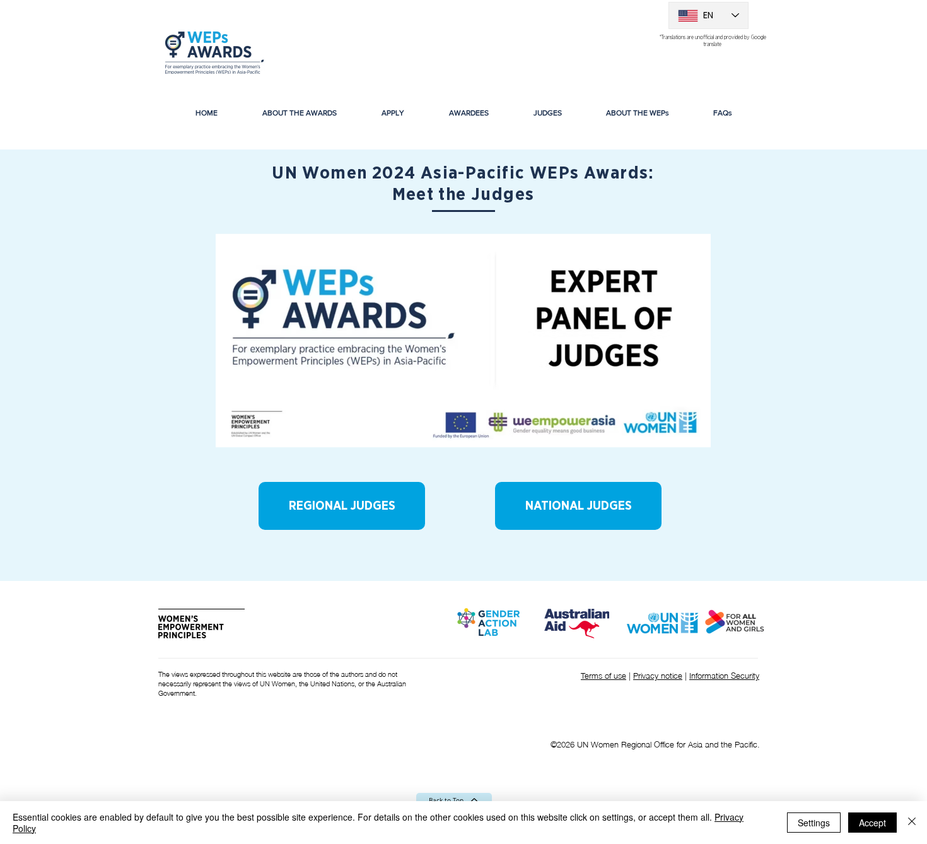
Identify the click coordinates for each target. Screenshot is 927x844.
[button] (468, 113)
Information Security (724, 675)
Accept (872, 822)
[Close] (911, 822)
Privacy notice (657, 675)
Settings (814, 822)
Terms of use (603, 675)
